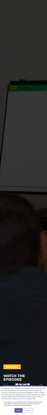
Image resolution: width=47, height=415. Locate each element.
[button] (12, 366)
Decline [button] (28, 410)
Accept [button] (18, 410)
